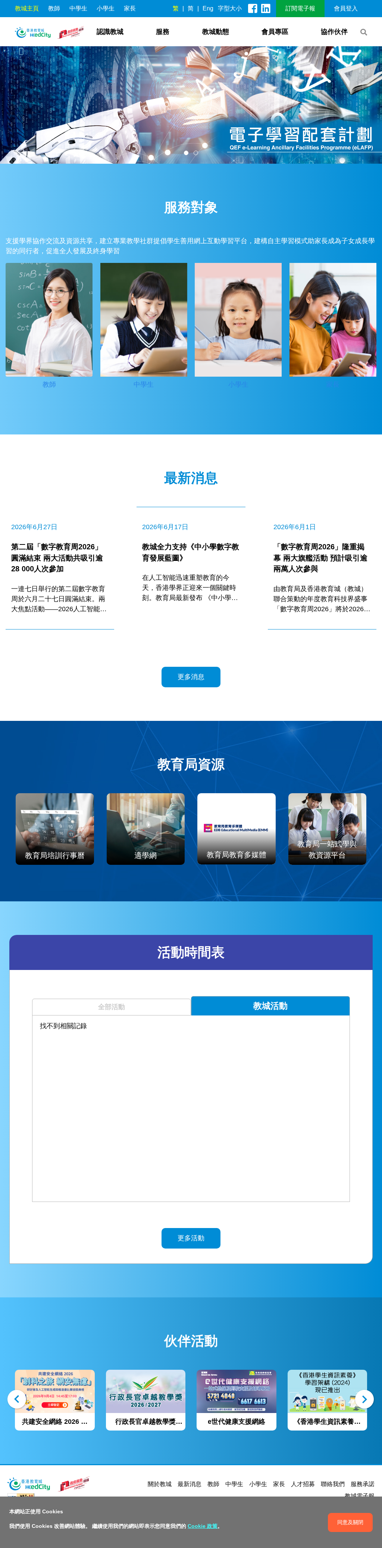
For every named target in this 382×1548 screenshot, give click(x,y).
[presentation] (17, 1401)
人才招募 (303, 1484)
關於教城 (160, 1484)
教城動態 (215, 31)
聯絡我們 (333, 1484)
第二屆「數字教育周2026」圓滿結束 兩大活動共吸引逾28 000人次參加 (57, 558)
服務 (162, 31)
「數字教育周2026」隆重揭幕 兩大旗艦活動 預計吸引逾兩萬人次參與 (320, 558)
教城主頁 (27, 8)
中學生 (78, 8)
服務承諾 (363, 1484)
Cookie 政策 (202, 1526)
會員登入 (346, 8)
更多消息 (191, 677)
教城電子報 (360, 1496)
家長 (130, 8)
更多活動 (191, 1238)
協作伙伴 (334, 31)
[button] (186, 153)
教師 (54, 8)
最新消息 (189, 1484)
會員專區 (275, 31)
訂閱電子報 (300, 8)
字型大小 (230, 8)
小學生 (106, 8)
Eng (208, 8)
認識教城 (110, 31)
